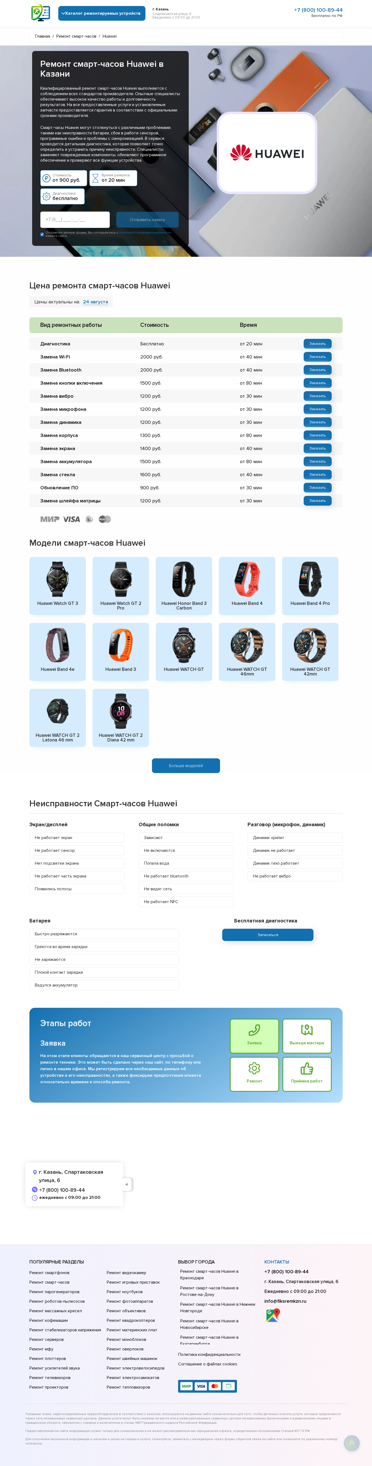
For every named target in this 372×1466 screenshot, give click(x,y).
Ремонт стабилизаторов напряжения (65, 1330)
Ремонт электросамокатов (133, 1377)
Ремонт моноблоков (126, 1339)
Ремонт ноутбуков (125, 1292)
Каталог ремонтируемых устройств (103, 13)
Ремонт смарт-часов (49, 1282)
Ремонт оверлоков (125, 1349)
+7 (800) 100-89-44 (318, 10)
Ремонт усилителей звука (54, 1368)
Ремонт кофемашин (48, 1320)
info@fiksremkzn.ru (285, 1301)
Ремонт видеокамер (126, 1272)
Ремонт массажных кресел (55, 1311)
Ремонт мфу (41, 1349)
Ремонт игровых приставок (133, 1282)
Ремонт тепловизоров (128, 1387)
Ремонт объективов (126, 1311)
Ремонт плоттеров (47, 1358)
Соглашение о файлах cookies (207, 1364)
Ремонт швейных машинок (132, 1358)
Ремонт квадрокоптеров (131, 1320)
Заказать (317, 343)
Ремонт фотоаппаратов (130, 1301)
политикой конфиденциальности (145, 233)
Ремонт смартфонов (49, 1272)
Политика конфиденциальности (209, 1354)
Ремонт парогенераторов (54, 1292)
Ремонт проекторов (48, 1387)
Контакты (276, 1262)
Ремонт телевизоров (50, 1377)
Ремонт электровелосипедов (135, 1368)
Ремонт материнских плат (132, 1330)
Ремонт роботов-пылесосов (57, 1301)
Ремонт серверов (46, 1339)
